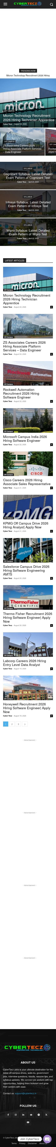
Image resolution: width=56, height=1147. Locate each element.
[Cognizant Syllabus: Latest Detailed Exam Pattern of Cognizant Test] (28, 175)
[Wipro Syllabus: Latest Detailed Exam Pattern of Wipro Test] (28, 232)
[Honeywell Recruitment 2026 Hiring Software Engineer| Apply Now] (28, 688)
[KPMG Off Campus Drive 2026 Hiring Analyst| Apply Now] (28, 507)
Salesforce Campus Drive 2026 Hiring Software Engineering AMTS (26, 570)
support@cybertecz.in (25, 1093)
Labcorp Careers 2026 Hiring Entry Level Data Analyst (24, 662)
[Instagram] (16, 1115)
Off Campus (9, 111)
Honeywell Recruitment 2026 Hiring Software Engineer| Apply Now (26, 708)
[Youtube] (28, 1122)
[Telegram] (39, 1115)
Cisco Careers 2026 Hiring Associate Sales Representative (27, 482)
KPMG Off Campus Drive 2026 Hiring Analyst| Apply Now (25, 525)
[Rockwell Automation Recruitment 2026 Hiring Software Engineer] (28, 373)
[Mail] (31, 1115)
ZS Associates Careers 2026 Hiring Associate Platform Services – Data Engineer (24, 346)
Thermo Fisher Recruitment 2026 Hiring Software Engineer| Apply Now (27, 617)
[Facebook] (8, 1115)
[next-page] (25, 724)
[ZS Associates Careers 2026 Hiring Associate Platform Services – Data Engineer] (22, 142)
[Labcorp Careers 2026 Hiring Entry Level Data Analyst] (28, 644)
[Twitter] (46, 1115)
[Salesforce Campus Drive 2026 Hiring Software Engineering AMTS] (28, 550)
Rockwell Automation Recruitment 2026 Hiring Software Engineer (21, 393)
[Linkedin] (23, 1115)
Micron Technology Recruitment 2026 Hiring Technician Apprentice (26, 299)
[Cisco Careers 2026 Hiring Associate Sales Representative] (28, 463)
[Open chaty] (47, 1139)
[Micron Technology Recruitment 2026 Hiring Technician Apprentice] (28, 103)
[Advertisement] (28, 37)
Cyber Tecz (7, 307)
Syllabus (28, 168)
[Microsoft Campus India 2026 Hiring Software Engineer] (28, 420)
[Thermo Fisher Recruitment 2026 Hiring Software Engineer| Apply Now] (28, 597)
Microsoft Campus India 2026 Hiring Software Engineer (25, 438)
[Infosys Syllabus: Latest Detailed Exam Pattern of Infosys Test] (28, 204)
